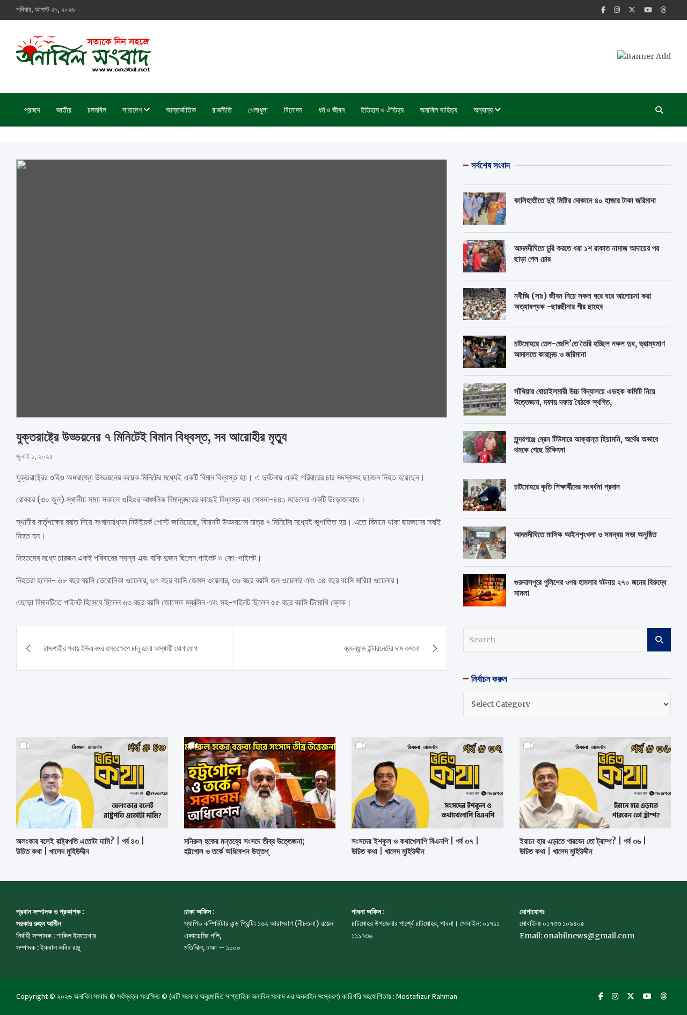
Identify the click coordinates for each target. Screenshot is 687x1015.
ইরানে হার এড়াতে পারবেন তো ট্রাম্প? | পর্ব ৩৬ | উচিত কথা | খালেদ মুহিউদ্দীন (583, 846)
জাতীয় (63, 110)
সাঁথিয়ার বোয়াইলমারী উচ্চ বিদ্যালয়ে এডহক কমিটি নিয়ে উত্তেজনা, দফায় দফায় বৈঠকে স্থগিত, (584, 396)
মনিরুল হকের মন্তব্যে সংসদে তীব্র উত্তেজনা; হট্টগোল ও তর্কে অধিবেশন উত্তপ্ (244, 846)
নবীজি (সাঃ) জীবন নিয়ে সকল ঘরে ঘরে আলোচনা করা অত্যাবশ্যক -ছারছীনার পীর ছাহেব (582, 301)
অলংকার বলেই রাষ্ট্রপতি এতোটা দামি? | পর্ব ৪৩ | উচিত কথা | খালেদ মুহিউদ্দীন (80, 846)
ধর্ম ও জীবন (331, 110)
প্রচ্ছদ (32, 110)
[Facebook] (603, 10)
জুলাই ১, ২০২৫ (34, 456)
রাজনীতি (222, 110)
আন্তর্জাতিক (181, 110)
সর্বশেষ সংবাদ (490, 165)
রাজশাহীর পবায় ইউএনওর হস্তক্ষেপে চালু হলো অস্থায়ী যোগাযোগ (120, 648)
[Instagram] (617, 10)
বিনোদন (293, 110)
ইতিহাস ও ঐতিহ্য (382, 110)
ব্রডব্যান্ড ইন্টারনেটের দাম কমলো (382, 648)
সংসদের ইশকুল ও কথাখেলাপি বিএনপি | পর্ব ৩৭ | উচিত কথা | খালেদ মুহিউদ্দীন (415, 846)
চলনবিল (96, 110)
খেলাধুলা (258, 110)
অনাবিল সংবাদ (90, 996)
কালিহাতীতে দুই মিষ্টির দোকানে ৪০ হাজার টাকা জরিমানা (585, 200)
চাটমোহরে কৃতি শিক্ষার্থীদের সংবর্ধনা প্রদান (567, 486)
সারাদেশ (132, 110)
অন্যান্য (483, 110)
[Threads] (663, 10)
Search (659, 639)
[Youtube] (648, 10)
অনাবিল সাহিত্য (438, 110)
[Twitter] (632, 10)
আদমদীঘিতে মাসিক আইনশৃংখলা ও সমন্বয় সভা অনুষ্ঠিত (585, 534)
